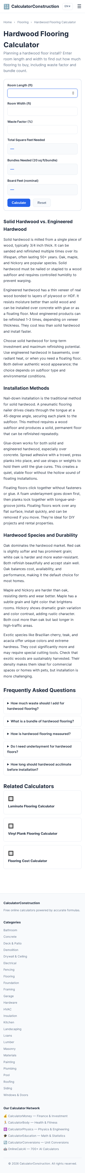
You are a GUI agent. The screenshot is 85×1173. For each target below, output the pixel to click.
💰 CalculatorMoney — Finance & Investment (35, 1116)
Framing (9, 989)
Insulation (10, 1016)
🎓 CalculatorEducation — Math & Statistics (34, 1135)
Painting (9, 1062)
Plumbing (9, 1068)
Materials (9, 1055)
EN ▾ (67, 6)
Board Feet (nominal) (23, 180)
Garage (8, 996)
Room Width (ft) (19, 103)
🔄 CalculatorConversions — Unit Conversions (36, 1142)
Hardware (10, 1002)
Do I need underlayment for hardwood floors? (39, 749)
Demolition (10, 950)
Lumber (8, 1042)
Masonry (9, 1048)
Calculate (19, 202)
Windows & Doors (15, 1095)
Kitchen (8, 1022)
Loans (7, 1035)
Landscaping (12, 1029)
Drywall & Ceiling (15, 956)
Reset (41, 202)
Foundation (11, 983)
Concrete (10, 936)
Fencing (8, 969)
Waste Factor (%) (20, 121)
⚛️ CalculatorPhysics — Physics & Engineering (36, 1129)
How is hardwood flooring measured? (41, 734)
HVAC (7, 1009)
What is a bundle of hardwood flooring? (42, 721)
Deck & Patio (12, 943)
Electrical (9, 963)
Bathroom (10, 930)
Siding (7, 1088)
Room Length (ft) (20, 85)
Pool (6, 1075)
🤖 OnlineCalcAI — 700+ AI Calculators (31, 1149)
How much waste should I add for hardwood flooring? (35, 705)
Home (7, 22)
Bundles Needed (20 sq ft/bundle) (32, 160)
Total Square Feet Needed (26, 140)
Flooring (23, 22)
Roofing (8, 1081)
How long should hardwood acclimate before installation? (39, 767)
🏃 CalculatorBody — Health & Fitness (30, 1122)
